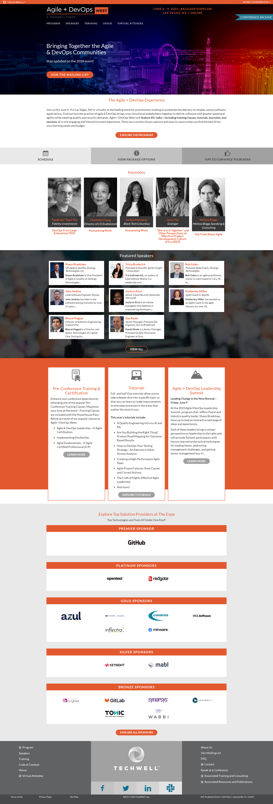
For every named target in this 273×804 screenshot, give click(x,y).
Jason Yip (173, 219)
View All (136, 349)
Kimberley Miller (196, 291)
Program (53, 23)
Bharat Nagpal (74, 318)
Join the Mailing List (70, 74)
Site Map (74, 797)
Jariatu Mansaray (136, 219)
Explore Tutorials (136, 495)
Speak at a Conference (214, 770)
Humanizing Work (100, 230)
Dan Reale (131, 318)
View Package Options (136, 159)
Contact (209, 764)
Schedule (45, 159)
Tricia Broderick (135, 264)
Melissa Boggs (209, 219)
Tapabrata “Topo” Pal (64, 219)
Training (91, 23)
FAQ (203, 758)
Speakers (72, 23)
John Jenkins (73, 291)
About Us (206, 747)
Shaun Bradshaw (75, 264)
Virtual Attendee (130, 23)
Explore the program (136, 135)
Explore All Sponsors (136, 732)
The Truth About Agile (208, 234)
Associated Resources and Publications (228, 781)
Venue (107, 23)
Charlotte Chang (100, 220)
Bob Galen (191, 264)
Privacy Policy (45, 797)
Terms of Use (17, 797)
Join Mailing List (211, 753)
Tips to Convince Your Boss (228, 159)
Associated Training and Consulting (226, 775)
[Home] (90, 12)
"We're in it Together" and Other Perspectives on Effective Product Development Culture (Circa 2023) (172, 236)
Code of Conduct (29, 764)
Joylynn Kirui (133, 291)
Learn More (76, 454)
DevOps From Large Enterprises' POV (64, 232)
